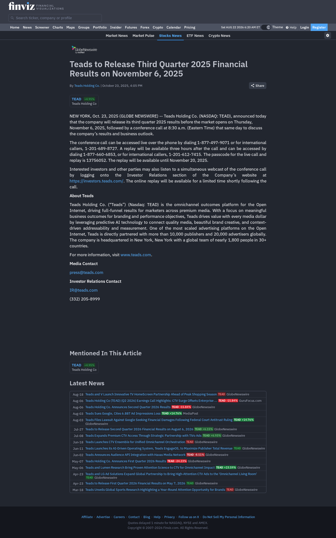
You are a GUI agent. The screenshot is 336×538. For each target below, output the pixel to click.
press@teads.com (86, 272)
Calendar (174, 27)
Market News (117, 35)
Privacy (169, 517)
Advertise (103, 517)
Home (14, 27)
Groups (84, 27)
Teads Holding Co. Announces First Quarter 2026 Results (125, 461)
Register (319, 27)
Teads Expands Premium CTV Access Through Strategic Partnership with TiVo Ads (143, 435)
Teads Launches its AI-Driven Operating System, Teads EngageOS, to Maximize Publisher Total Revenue (158, 448)
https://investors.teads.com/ (96, 181)
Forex (144, 27)
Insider (116, 27)
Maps (70, 27)
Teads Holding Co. (87, 86)
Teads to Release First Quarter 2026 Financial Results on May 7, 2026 (135, 483)
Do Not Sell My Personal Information (229, 517)
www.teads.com (136, 254)
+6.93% (212, 435)
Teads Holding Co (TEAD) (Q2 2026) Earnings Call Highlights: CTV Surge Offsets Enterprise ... (151, 401)
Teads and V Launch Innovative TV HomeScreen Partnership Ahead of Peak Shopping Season (151, 394)
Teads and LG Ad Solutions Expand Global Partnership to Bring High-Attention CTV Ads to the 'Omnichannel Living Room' (171, 474)
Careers (119, 517)
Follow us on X (189, 517)
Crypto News (219, 35)
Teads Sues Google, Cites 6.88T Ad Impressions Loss (122, 413)
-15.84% (228, 400)
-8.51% (195, 454)
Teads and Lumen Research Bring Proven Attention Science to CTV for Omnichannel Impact (150, 467)
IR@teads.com (84, 290)
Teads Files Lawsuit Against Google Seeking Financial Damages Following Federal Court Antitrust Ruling (158, 420)
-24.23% (177, 461)
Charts (58, 27)
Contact (134, 517)
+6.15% (204, 429)
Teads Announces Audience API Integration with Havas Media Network (135, 455)
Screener (42, 27)
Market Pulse (143, 35)
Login (304, 27)
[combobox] (55, 18)
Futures (131, 27)
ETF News (195, 35)
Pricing (189, 27)
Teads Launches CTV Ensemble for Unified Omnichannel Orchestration (135, 442)
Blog (146, 517)
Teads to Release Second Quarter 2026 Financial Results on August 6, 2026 (139, 429)
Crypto (158, 27)
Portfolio (100, 27)
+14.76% (172, 413)
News (27, 27)
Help (293, 27)
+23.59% (226, 467)
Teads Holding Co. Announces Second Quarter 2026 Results (127, 407)
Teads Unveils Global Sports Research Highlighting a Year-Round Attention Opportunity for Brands (155, 490)
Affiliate (87, 517)
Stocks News (170, 35)
